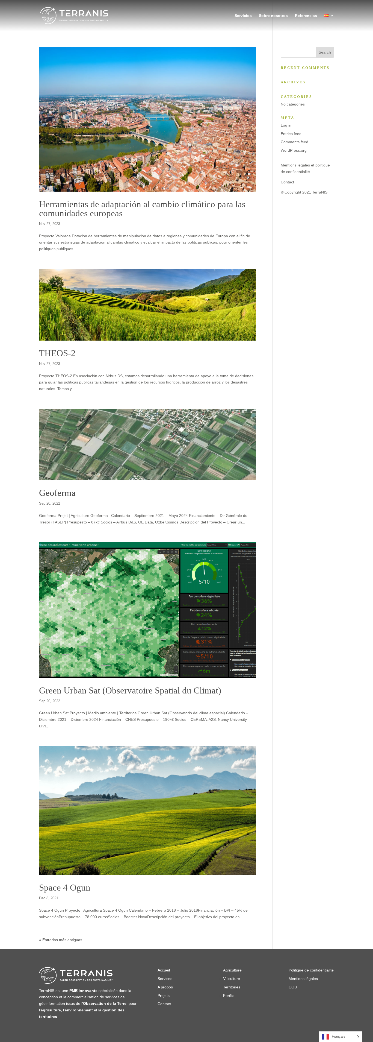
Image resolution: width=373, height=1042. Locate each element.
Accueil (164, 970)
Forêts (229, 995)
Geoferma (57, 493)
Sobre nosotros (273, 16)
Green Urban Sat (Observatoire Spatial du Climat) (130, 690)
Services (165, 978)
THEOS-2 (57, 353)
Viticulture (231, 978)
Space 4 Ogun (64, 887)
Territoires (231, 987)
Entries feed (291, 133)
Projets (164, 995)
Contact (287, 182)
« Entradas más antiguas (60, 940)
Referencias (306, 16)
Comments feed (294, 142)
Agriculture (232, 970)
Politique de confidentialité (311, 970)
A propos (165, 987)
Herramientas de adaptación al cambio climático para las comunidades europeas (142, 208)
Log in (286, 125)
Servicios (243, 16)
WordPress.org (294, 150)
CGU (293, 987)
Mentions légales (303, 978)
